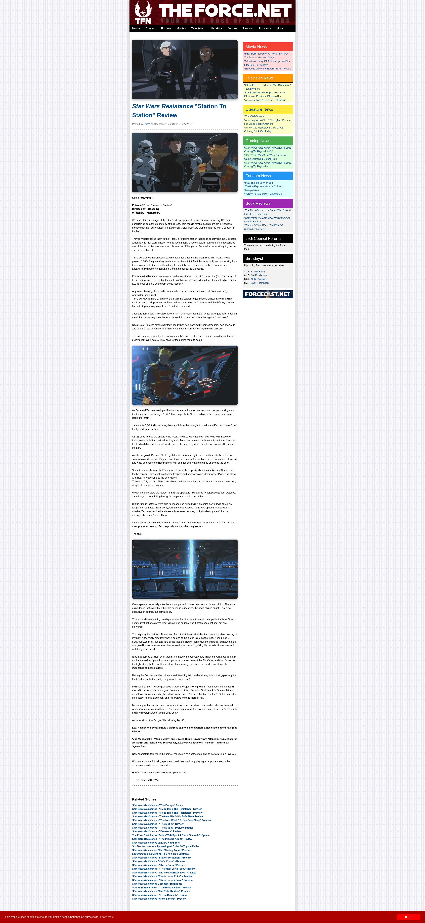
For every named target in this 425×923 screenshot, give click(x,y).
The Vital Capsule (254, 116)
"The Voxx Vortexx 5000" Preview (164, 872)
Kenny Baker (258, 271)
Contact (150, 28)
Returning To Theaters (268, 68)
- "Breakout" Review (156, 831)
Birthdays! (254, 258)
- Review (167, 816)
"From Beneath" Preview (159, 898)
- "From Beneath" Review (159, 895)
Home (136, 28)
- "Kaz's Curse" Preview (159, 865)
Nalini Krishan (258, 279)
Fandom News (258, 176)
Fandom (248, 28)
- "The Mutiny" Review (158, 823)
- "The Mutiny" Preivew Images (162, 827)
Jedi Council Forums (263, 238)
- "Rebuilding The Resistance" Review (167, 808)
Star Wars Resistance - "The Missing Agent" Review (162, 838)
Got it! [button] (408, 917)
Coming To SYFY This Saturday (160, 853)
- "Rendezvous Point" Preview (162, 880)
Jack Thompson (260, 282)
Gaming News (258, 140)
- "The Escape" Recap (157, 805)
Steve (147, 124)
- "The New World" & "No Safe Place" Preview (171, 820)
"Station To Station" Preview (161, 857)
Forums (166, 28)
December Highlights (157, 883)
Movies (181, 28)
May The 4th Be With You (259, 182)
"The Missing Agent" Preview (162, 850)
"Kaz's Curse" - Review (158, 861)
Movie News (256, 46)
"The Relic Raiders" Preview (161, 891)
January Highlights (156, 842)
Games (232, 28)
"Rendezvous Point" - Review (162, 876)
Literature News (259, 109)
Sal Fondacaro (259, 275)
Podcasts (265, 28)
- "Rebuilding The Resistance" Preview (167, 812)
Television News (260, 78)
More (279, 28)
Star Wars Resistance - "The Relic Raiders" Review (161, 887)
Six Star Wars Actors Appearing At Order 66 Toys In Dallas (165, 846)
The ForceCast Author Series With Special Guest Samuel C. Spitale (171, 835)
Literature (216, 28)
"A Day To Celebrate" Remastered (263, 193)
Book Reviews (258, 203)
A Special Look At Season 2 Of (265, 100)
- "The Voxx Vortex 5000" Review (163, 868)
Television (197, 28)
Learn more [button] (107, 917)
